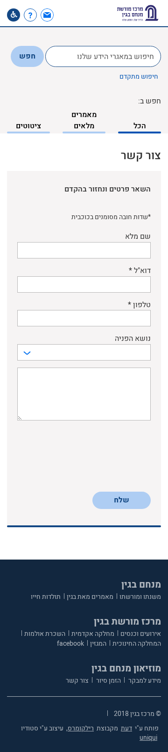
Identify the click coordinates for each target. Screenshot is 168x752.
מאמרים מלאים (84, 120)
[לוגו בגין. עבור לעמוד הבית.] (137, 13)
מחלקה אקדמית (92, 634)
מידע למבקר (144, 681)
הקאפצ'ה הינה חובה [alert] (124, 481)
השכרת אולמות (44, 634)
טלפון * (139, 305)
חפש (27, 56)
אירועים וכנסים (140, 634)
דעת (126, 728)
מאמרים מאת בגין (90, 597)
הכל (139, 126)
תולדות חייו (46, 597)
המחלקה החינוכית (136, 644)
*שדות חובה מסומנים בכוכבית (111, 217)
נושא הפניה (133, 338)
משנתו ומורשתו (140, 597)
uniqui (148, 738)
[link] (48, 15)
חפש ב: (149, 101)
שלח (121, 500)
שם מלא (138, 236)
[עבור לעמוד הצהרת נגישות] (13, 15)
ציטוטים (28, 126)
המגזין (98, 644)
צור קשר (77, 681)
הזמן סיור (108, 681)
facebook (70, 644)
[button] (63, 15)
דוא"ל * (140, 270)
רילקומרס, (80, 728)
